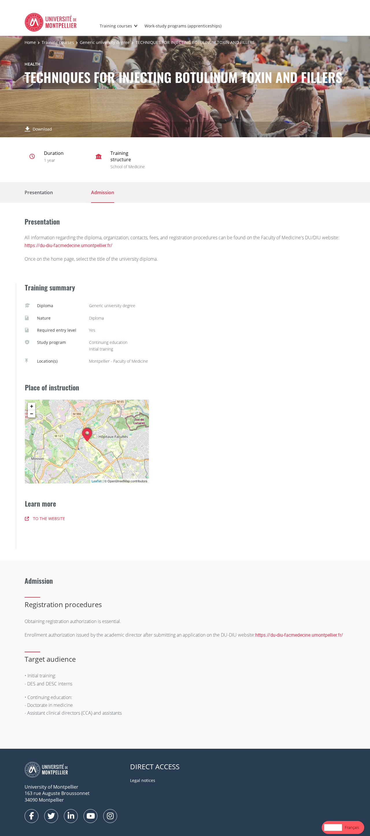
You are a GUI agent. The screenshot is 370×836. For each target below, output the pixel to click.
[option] (352, 827)
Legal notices (142, 780)
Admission (102, 192)
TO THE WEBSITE (49, 518)
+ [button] (31, 406)
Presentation (39, 192)
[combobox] (333, 827)
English (333, 827)
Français (352, 827)
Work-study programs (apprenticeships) (183, 26)
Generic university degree (105, 42)
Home (30, 42)
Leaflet (97, 481)
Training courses (116, 26)
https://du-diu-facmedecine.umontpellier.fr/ (68, 245)
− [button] (31, 414)
